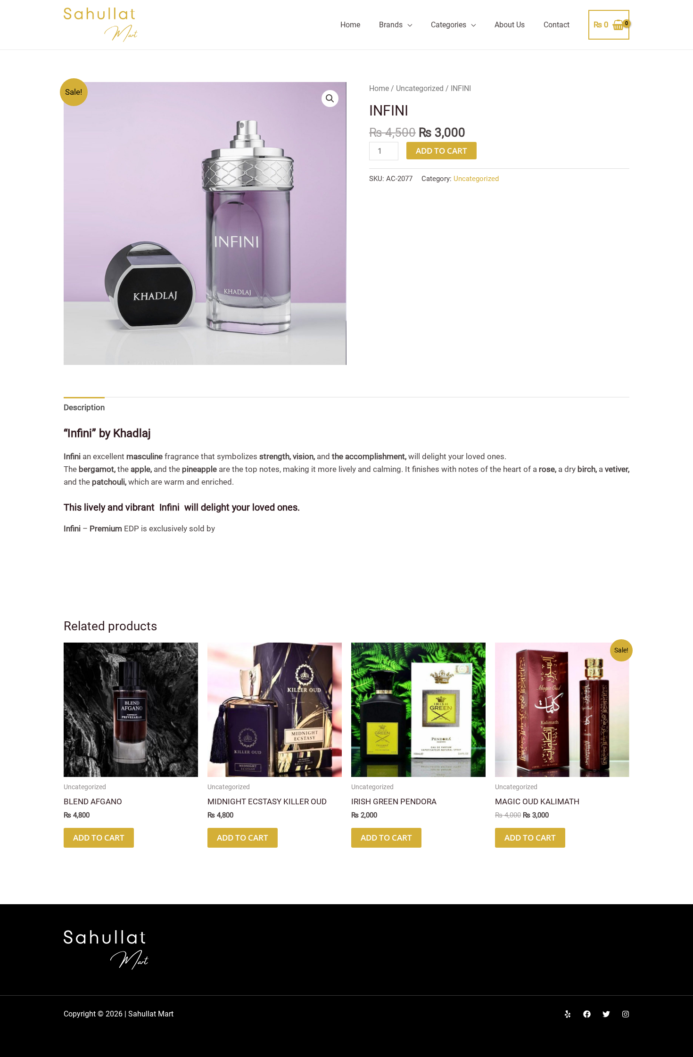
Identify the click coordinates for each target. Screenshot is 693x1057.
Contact (556, 24)
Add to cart (441, 150)
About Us (510, 24)
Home (350, 24)
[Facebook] (587, 1014)
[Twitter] (606, 1014)
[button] (330, 98)
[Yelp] (567, 1014)
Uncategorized (420, 88)
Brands (391, 24)
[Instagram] (625, 1014)
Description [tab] (84, 407)
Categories (448, 24)
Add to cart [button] (98, 837)
